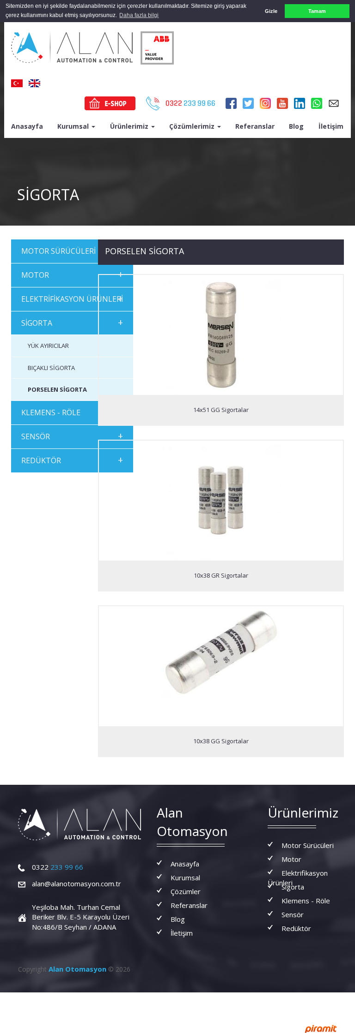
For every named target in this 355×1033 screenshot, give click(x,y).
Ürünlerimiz (130, 126)
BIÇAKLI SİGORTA (51, 368)
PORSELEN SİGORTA (57, 389)
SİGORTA (72, 322)
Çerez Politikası (114, 1001)
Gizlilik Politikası (219, 1001)
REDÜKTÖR (72, 460)
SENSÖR (72, 436)
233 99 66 (57, 867)
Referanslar (255, 126)
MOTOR (72, 274)
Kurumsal (74, 126)
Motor (291, 859)
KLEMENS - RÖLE (72, 412)
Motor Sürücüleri (308, 845)
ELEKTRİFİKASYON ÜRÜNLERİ (72, 298)
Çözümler (186, 891)
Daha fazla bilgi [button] (139, 15)
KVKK (254, 1001)
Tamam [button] (317, 11)
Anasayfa (27, 126)
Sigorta (293, 886)
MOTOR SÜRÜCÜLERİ (72, 250)
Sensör (293, 914)
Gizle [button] (271, 11)
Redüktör (296, 928)
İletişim (330, 126)
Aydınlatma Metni (166, 1001)
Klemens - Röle (306, 900)
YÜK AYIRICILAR (48, 345)
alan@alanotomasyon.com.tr (76, 883)
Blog (296, 126)
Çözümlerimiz (192, 126)
